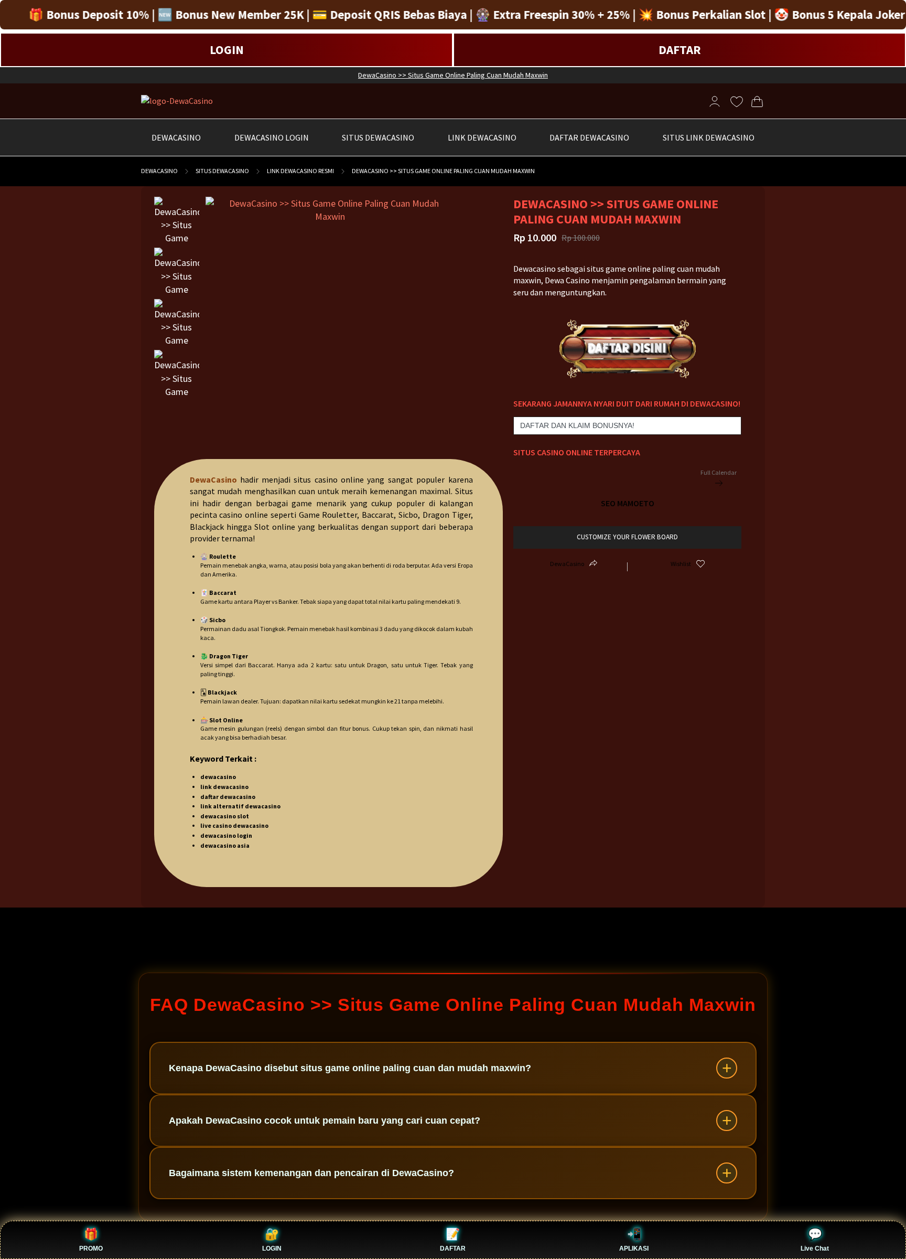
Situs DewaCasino (222, 171)
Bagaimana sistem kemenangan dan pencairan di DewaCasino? (311, 1173)
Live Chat (815, 1248)
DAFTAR (680, 49)
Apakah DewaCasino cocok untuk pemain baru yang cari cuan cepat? (324, 1120)
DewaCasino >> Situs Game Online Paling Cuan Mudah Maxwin (453, 75)
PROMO (91, 1248)
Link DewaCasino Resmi (300, 171)
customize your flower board (627, 536)
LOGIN (227, 49)
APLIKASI (634, 1248)
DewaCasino (159, 171)
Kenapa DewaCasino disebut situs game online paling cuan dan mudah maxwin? (350, 1068)
